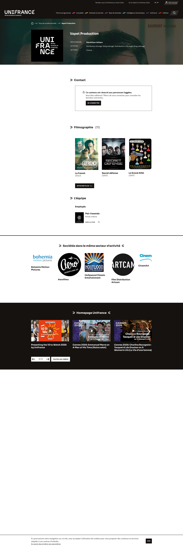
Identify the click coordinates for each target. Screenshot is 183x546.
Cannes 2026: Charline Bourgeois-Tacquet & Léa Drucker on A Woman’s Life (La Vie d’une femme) (94, 347)
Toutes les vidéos (60, 359)
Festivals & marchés (96, 13)
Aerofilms (63, 279)
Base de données (115, 13)
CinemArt (143, 265)
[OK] (148, 541)
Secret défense (110, 173)
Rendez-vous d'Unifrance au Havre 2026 (109, 3)
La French (80, 173)
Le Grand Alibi (136, 173)
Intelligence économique (136, 13)
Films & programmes (63, 13)
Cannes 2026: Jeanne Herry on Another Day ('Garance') (133, 346)
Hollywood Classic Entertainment (95, 276)
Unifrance (153, 13)
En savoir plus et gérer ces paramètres (46, 544)
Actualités (80, 13)
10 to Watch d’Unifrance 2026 (139, 3)
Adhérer (166, 13)
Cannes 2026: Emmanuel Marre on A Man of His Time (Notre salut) (52, 346)
